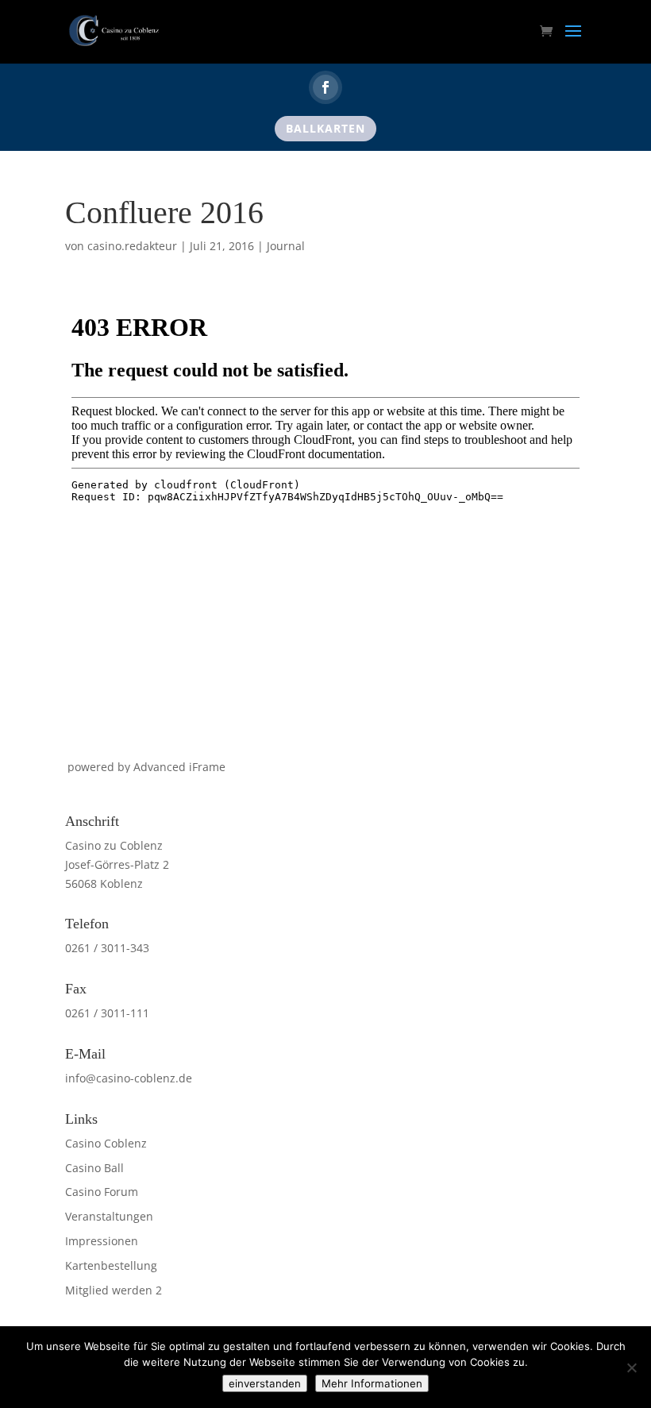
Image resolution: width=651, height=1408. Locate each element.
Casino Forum (101, 1191)
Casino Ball (94, 1167)
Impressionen (101, 1240)
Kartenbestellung (111, 1265)
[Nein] (631, 1367)
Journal (286, 245)
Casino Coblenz (106, 1143)
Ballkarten (325, 128)
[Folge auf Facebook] (325, 87)
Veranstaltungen (109, 1216)
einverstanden (265, 1383)
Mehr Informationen (372, 1383)
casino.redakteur (132, 245)
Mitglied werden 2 (113, 1290)
